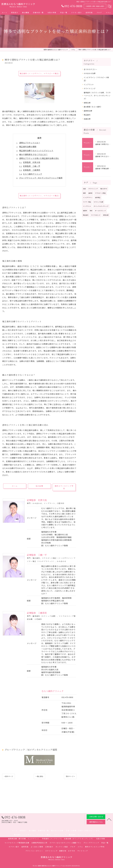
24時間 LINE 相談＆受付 (95, 6)
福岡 (84, 193)
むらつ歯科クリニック (32, 174)
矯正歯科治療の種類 (27, 146)
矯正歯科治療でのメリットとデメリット (36, 150)
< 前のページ (8, 776)
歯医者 (90, 193)
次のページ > (70, 776)
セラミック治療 (98, 202)
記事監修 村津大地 (31, 162)
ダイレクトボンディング (101, 206)
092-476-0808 (67, 697)
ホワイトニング (89, 88)
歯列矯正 (98, 197)
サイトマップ (82, 851)
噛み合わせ (103, 189)
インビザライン (87, 197)
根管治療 (87, 103)
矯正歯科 (87, 115)
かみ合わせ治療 (89, 73)
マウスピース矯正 (100, 193)
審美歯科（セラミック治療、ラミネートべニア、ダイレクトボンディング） (97, 95)
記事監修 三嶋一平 (31, 166)
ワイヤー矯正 (87, 202)
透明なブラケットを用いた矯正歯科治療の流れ (39, 158)
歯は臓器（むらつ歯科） (93, 106)
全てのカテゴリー (90, 69)
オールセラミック (100, 211)
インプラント (89, 84)
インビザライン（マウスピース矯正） (96, 79)
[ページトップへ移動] (109, 819)
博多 (91, 211)
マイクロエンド (95, 215)
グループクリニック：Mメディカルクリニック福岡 (40, 177)
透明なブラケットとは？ (29, 142)
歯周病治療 (88, 111)
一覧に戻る (39, 776)
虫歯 (84, 189)
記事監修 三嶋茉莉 (31, 170)
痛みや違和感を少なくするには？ (33, 154)
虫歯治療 (87, 119)
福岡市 (85, 211)
